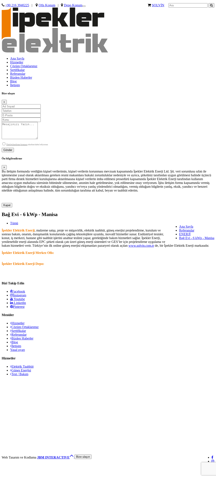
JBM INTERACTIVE (53, 457)
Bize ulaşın (83, 456)
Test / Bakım (19, 374)
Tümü (14, 223)
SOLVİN (158, 5)
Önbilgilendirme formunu (16, 145)
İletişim (15, 85)
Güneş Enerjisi (21, 370)
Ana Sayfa (17, 58)
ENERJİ (184, 234)
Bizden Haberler (21, 77)
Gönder (7, 150)
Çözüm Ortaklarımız (23, 66)
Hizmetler (16, 62)
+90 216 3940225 (17, 5)
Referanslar (17, 73)
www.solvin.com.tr (141, 245)
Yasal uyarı (17, 350)
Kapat (7, 205)
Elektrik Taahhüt (22, 366)
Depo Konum (73, 5)
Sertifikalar (17, 70)
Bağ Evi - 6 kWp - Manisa (196, 238)
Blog (13, 81)
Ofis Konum (47, 5)
